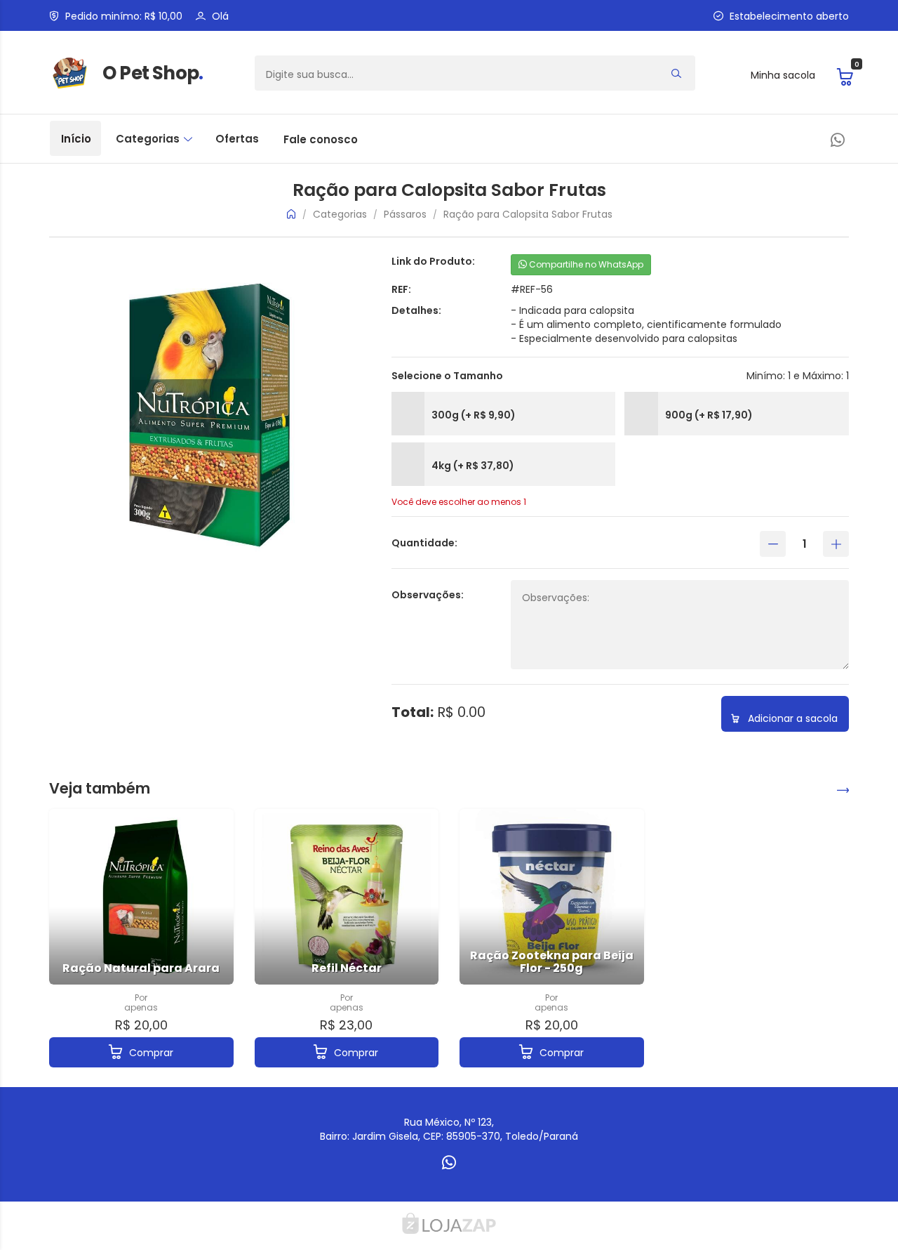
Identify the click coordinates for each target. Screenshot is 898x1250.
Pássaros (405, 214)
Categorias (149, 138)
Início (76, 138)
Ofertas (237, 138)
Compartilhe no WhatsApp (585, 264)
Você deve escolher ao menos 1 (458, 502)
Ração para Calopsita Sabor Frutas (527, 214)
